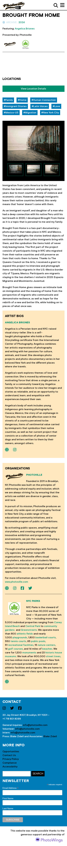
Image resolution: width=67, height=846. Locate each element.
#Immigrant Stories (15, 106)
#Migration (29, 112)
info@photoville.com (35, 725)
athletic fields (25, 633)
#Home (22, 100)
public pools (38, 641)
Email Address (10, 788)
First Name (7, 798)
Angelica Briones (17, 322)
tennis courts (18, 641)
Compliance (9, 763)
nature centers (46, 645)
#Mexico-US (11, 112)
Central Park (32, 626)
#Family (8, 100)
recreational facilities (21, 645)
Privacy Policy (10, 759)
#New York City (50, 112)
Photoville (34, 475)
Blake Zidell (50, 736)
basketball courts (45, 637)
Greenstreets (29, 630)
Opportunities (10, 751)
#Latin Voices (40, 106)
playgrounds (20, 637)
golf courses (15, 649)
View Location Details (33, 88)
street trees (53, 656)
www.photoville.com (16, 582)
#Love (56, 106)
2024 (22, 22)
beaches (47, 649)
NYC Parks (33, 601)
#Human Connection (43, 100)
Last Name (7, 808)
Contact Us (9, 755)
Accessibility (9, 766)
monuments (29, 652)
